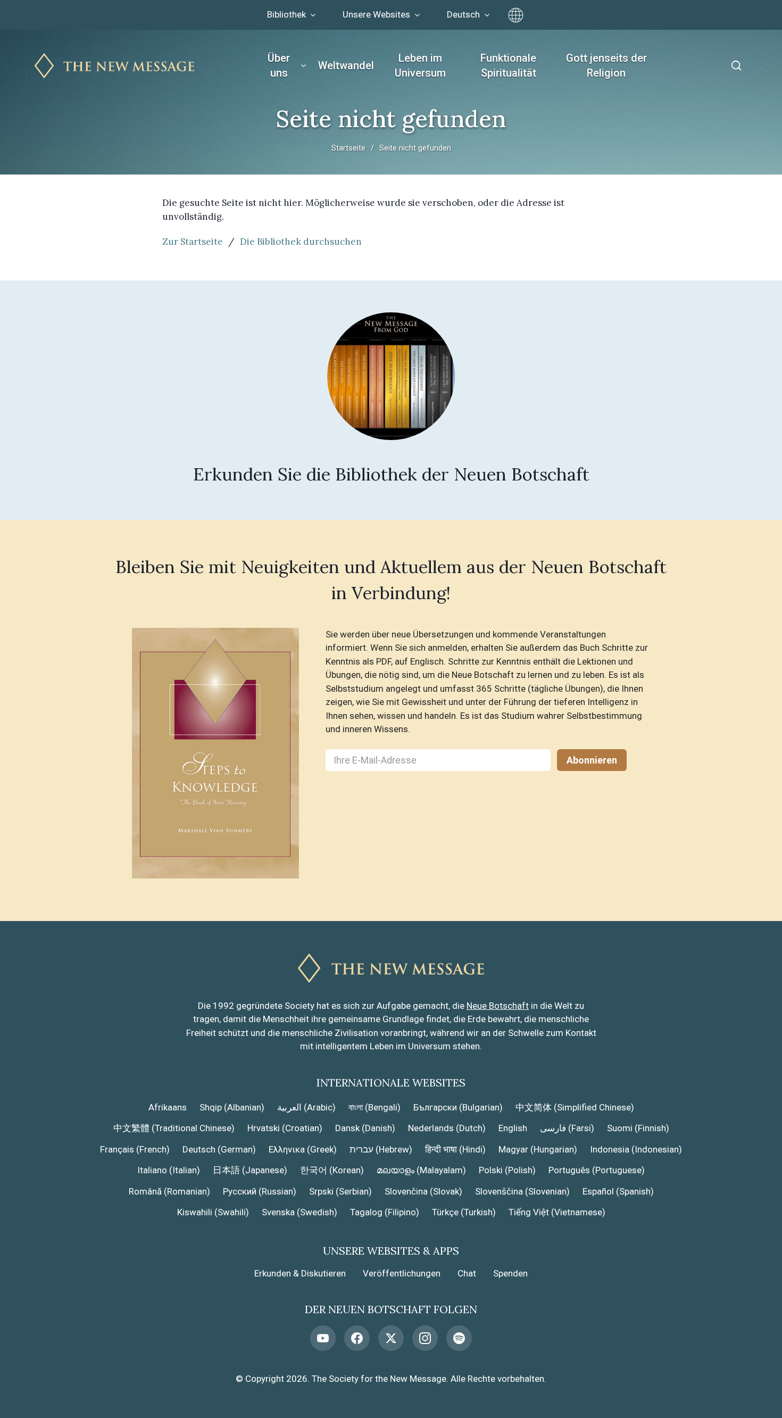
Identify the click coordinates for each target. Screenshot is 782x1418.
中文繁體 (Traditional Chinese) (174, 1128)
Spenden (510, 1273)
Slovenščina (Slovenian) (522, 1191)
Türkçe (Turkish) (464, 1212)
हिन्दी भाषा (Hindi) (455, 1149)
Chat (466, 1273)
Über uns (279, 65)
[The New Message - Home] (114, 66)
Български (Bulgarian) (458, 1107)
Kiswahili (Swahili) (213, 1212)
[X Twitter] (391, 1338)
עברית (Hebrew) (381, 1149)
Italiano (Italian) (168, 1170)
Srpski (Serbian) (340, 1191)
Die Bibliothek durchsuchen (301, 241)
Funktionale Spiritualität (508, 65)
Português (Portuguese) (596, 1170)
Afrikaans (167, 1107)
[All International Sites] (516, 15)
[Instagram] (425, 1338)
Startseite (348, 148)
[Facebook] (357, 1338)
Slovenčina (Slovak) (423, 1191)
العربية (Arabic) (306, 1107)
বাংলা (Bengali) (374, 1107)
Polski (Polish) (507, 1170)
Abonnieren (592, 760)
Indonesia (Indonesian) (636, 1149)
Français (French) (135, 1149)
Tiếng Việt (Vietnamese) (557, 1212)
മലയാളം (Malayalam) (421, 1170)
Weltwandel (346, 65)
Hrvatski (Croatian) (284, 1128)
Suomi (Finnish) (638, 1128)
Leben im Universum (420, 65)
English (512, 1128)
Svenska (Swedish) (299, 1212)
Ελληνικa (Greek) (303, 1149)
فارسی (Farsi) (567, 1128)
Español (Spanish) (618, 1191)
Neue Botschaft (498, 1005)
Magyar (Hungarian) (537, 1149)
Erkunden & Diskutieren (300, 1273)
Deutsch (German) (219, 1149)
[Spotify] (459, 1338)
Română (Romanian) (169, 1191)
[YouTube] (323, 1338)
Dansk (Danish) (365, 1128)
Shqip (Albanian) (231, 1107)
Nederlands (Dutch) (447, 1128)
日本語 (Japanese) (250, 1170)
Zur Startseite (192, 241)
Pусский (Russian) (259, 1191)
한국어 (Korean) (332, 1170)
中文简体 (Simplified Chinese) (574, 1107)
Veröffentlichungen (401, 1273)
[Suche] (736, 65)
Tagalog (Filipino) (384, 1212)
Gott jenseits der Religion (606, 65)
